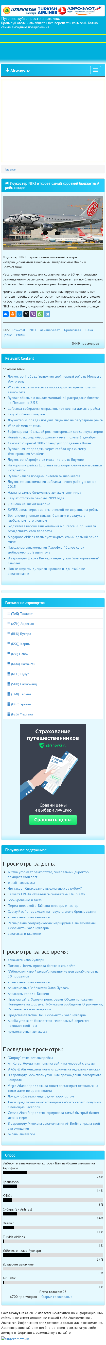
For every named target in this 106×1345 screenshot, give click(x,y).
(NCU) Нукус (19, 674)
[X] (26, 314)
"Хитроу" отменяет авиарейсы (30, 1057)
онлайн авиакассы (21, 882)
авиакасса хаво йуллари (26, 960)
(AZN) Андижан (22, 623)
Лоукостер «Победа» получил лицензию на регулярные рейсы (55, 420)
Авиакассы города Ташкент (28, 993)
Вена (89, 330)
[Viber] (33, 314)
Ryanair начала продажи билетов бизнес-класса (44, 476)
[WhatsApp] (40, 314)
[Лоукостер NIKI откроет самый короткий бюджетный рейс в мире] (53, 223)
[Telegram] (47, 314)
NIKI (33, 330)
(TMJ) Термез (20, 694)
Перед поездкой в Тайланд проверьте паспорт (44, 905)
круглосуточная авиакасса (27, 1031)
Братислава (72, 330)
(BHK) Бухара (20, 634)
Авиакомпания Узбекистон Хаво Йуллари (39, 988)
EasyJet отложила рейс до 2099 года (36, 498)
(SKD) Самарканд (23, 684)
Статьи (20, 335)
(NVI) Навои (19, 654)
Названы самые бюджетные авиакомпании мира (44, 492)
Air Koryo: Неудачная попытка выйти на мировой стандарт (51, 1063)
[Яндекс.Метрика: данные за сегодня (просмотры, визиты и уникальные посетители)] (15, 1338)
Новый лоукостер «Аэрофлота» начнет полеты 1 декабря (52, 437)
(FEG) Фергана (21, 714)
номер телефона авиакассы (29, 917)
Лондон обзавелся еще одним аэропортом (41, 1096)
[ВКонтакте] (6, 314)
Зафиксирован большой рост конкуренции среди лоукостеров (55, 431)
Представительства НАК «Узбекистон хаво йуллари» (47, 1015)
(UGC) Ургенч (20, 704)
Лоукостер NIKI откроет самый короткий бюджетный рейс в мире (52, 185)
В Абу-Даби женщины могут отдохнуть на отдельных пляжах (54, 1069)
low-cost (19, 330)
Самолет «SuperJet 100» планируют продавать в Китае (49, 443)
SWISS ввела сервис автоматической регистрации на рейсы (53, 509)
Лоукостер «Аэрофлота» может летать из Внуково (46, 459)
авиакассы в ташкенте (24, 933)
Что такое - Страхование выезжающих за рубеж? (45, 888)
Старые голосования (56, 1296)
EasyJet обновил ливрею (26, 414)
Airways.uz (19, 70)
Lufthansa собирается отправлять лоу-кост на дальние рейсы (54, 408)
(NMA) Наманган (22, 664)
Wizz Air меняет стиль (24, 425)
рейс (8, 335)
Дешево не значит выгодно (29, 504)
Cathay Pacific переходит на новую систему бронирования (52, 911)
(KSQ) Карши (20, 644)
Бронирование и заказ (25, 900)
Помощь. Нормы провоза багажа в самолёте (41, 965)
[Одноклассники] (13, 314)
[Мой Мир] (19, 314)
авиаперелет (50, 330)
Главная (11, 169)
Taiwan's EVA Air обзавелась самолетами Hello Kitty (46, 894)
